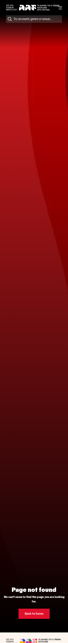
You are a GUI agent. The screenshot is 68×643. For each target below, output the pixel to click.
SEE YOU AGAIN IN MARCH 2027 (12, 8)
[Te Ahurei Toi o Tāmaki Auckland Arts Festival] (39, 8)
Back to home (34, 613)
